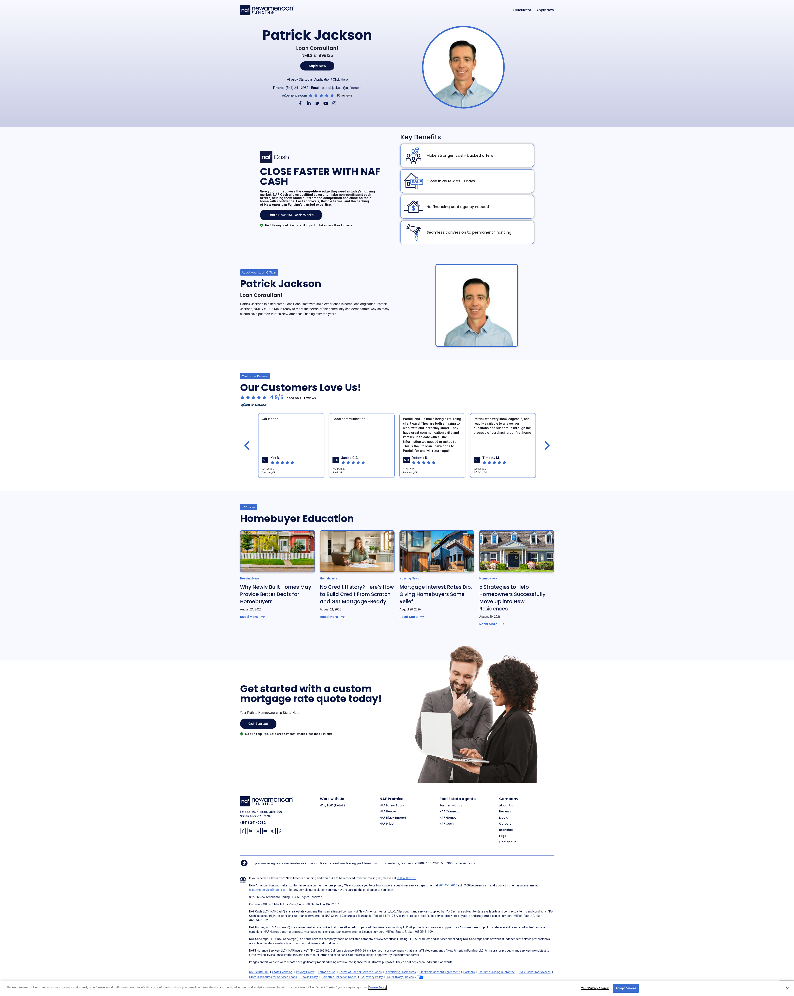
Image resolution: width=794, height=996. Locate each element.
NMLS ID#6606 (259, 972)
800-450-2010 (429, 863)
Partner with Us (450, 805)
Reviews (505, 811)
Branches (506, 830)
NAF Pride (386, 824)
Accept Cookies (626, 988)
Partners (469, 972)
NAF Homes (447, 818)
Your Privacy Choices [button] (400, 977)
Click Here (340, 79)
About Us (506, 805)
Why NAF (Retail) (332, 805)
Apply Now (545, 10)
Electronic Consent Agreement (440, 972)
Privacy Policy (305, 972)
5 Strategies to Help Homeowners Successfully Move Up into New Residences (512, 598)
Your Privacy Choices (595, 988)
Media (503, 818)
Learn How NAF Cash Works (291, 215)
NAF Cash (446, 824)
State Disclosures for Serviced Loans (273, 977)
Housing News (250, 578)
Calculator (522, 10)
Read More (249, 616)
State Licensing (282, 972)
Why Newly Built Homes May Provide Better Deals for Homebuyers (275, 594)
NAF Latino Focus (392, 805)
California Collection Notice (339, 977)
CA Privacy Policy (371, 977)
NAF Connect (449, 811)
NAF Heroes (388, 811)
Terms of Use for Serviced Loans (360, 972)
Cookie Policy (309, 977)
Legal (503, 836)
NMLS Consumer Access (535, 972)
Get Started (258, 723)
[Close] (787, 988)
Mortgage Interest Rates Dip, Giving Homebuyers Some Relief (435, 594)
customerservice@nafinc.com (268, 889)
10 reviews (344, 95)
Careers (505, 824)
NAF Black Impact (393, 818)
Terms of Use (326, 972)
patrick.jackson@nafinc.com (341, 88)
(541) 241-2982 (297, 88)
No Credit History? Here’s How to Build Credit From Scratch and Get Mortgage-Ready (357, 594)
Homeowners (488, 578)
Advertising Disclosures (400, 972)
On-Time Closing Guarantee (497, 972)
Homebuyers (328, 578)
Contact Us (507, 842)
